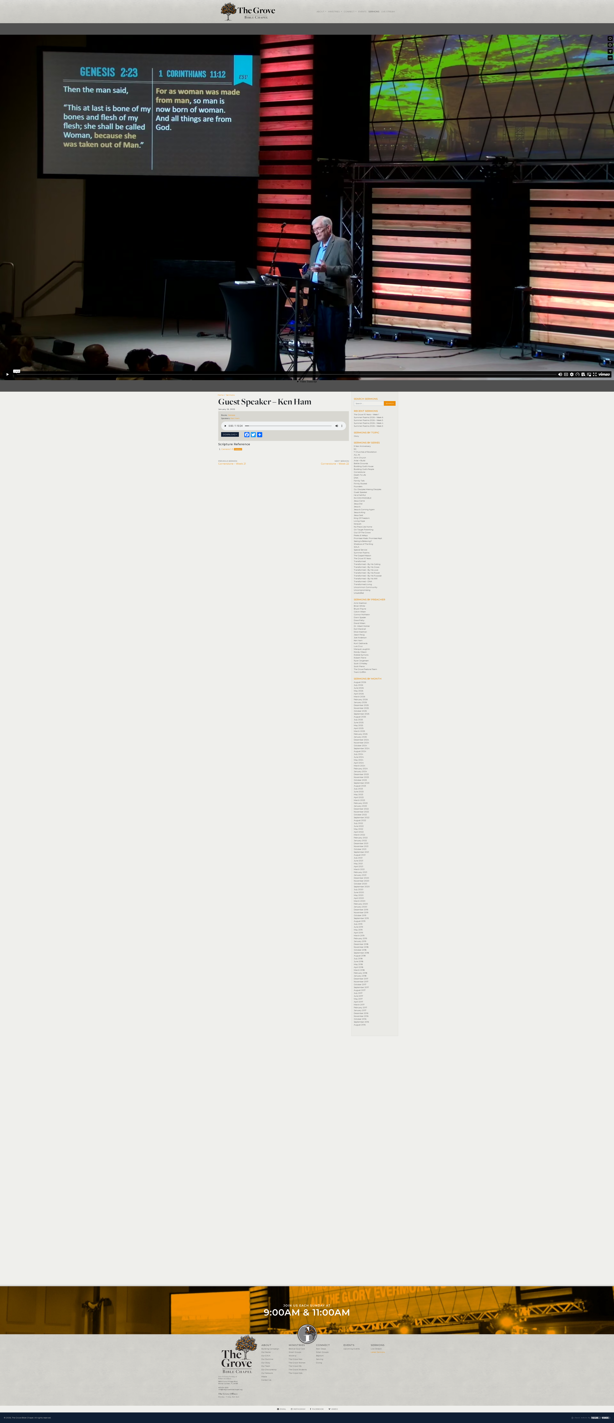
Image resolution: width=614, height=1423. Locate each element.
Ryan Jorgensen (361, 660)
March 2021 (359, 869)
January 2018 (360, 976)
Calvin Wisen (360, 611)
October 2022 (360, 814)
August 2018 (360, 955)
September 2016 (361, 1022)
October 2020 (360, 883)
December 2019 (361, 909)
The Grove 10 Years (362, 558)
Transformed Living (363, 584)
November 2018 (361, 947)
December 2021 (361, 843)
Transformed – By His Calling (367, 564)
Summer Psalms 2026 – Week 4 (368, 423)
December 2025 (361, 705)
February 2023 (361, 803)
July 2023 (358, 788)
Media (264, 1377)
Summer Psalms (361, 552)
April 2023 (359, 797)
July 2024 (358, 754)
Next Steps (321, 1349)
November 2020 (361, 881)
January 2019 (360, 941)
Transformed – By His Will (365, 578)
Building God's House (363, 466)
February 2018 (360, 973)
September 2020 (362, 886)
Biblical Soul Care (297, 1349)
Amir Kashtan (360, 603)
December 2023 (361, 774)
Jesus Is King (359, 512)
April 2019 (358, 932)
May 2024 (358, 760)
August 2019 (360, 921)
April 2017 (358, 1001)
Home (221, 395)
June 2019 (358, 927)
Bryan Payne (360, 609)
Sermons (373, 11)
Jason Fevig (359, 634)
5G (355, 449)
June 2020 (359, 892)
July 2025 (358, 719)
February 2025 (360, 734)
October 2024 (360, 745)
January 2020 (360, 906)
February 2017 (360, 1007)
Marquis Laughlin (362, 649)
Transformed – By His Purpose (368, 575)
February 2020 (361, 904)
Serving (319, 1359)
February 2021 (360, 872)
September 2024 (362, 748)
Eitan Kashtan (360, 632)
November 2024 (361, 742)
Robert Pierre (360, 657)
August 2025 (360, 716)
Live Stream (388, 11)
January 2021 (360, 875)
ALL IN (357, 455)
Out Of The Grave (362, 532)
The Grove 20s (295, 1366)
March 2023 (359, 800)
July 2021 (358, 858)
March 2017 (359, 1004)
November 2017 (361, 981)
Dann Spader (360, 617)
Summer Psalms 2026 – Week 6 (368, 417)
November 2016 (361, 1016)
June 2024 (359, 757)
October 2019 (360, 915)
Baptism (320, 1356)
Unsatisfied (359, 593)
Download (229, 434)
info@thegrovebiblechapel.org (230, 1389)
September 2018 (361, 953)
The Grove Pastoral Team (365, 669)
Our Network (267, 1373)
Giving (319, 1363)
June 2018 (358, 961)
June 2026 (359, 688)
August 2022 (360, 820)
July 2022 (358, 823)
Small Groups (295, 1352)
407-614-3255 (223, 1387)
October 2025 (360, 711)
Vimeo (334, 1409)
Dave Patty (359, 620)
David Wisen (359, 623)
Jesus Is (357, 506)
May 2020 (358, 895)
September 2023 (361, 783)
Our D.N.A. (266, 1356)
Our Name (266, 1352)
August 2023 (360, 786)
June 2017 (358, 996)
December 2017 (361, 978)
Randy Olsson (360, 652)
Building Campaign (270, 1349)
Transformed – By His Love (366, 570)
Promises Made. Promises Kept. (368, 538)
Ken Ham (235, 418)
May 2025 (358, 725)
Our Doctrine (267, 1359)
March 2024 (359, 765)
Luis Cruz (358, 646)
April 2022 (359, 832)
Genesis (231, 415)
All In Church (360, 457)
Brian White (359, 606)
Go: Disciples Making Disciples (367, 489)
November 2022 (361, 811)
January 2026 (360, 702)
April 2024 (359, 763)
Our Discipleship (269, 1370)
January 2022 (360, 840)
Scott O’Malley (360, 663)
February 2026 (361, 699)
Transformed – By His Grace (366, 567)
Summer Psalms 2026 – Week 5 (368, 420)
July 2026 (358, 685)
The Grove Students (298, 1370)
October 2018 (360, 950)
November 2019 (361, 912)
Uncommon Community (365, 587)
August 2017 (360, 990)
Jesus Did (358, 503)
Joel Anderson (360, 637)
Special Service (360, 550)
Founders (358, 486)
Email (283, 1409)
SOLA (356, 547)
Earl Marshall (360, 629)
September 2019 (361, 918)
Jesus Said (358, 515)
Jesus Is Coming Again (364, 509)
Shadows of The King (363, 544)
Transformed (360, 561)
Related (238, 449)
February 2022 (361, 837)
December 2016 (361, 1013)
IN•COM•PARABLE (362, 498)
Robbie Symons (361, 655)
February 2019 (360, 938)
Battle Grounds (361, 463)
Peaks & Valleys (361, 535)
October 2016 (360, 1019)
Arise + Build (359, 460)
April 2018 (358, 967)
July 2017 (358, 993)
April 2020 (359, 898)
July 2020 (358, 889)
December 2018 (361, 944)
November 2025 (361, 708)
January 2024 (360, 771)
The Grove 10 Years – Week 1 (366, 414)
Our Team (265, 1366)
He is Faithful (360, 495)
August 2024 (360, 751)
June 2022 (359, 826)
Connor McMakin (362, 614)
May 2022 (358, 829)
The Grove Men (296, 1359)
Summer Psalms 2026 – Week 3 (368, 426)
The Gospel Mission (362, 555)
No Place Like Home (363, 527)
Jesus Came (359, 501)
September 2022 (361, 817)
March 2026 (359, 696)
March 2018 (359, 970)
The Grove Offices (227, 1393)
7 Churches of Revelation (365, 452)
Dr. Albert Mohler (362, 626)
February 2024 (361, 768)
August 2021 (360, 855)
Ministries (334, 11)
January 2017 (360, 1010)
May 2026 (358, 691)
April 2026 (359, 693)
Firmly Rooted (360, 483)
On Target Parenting (363, 529)
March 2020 (359, 901)
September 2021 (361, 852)
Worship (292, 1356)
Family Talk (359, 480)
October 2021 (360, 849)
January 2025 (360, 737)
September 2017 (361, 987)
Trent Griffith (360, 672)
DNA (356, 478)
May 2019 (358, 930)
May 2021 (358, 863)
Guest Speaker (360, 492)
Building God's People (364, 469)
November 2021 (361, 846)
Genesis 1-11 (227, 449)
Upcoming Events (351, 1349)
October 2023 (360, 780)
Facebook (318, 1409)
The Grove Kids (295, 1373)
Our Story (265, 1363)
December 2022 (361, 809)
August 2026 (360, 682)
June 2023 (359, 791)
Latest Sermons (378, 1352)
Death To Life (360, 475)
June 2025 (358, 722)
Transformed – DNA (363, 581)
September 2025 (361, 714)
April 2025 (358, 728)
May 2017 (358, 999)
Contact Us (266, 1380)
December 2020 (361, 878)
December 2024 (361, 740)
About (321, 11)
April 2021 (358, 866)
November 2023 (361, 777)
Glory (356, 436)
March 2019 (359, 935)
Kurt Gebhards (360, 643)
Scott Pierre (359, 666)
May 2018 (358, 964)
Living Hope (359, 521)
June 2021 (358, 860)
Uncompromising (362, 590)
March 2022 (359, 835)
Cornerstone (359, 472)
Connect (349, 11)
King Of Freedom (362, 518)
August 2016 (360, 1025)
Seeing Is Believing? (363, 541)
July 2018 (358, 958)
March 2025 (359, 731)
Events (362, 11)
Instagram (299, 1409)
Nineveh (357, 524)
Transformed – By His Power (367, 573)
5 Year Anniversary (362, 446)
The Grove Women (297, 1363)
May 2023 (358, 794)
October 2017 (360, 984)
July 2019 (358, 924)
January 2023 (360, 806)
